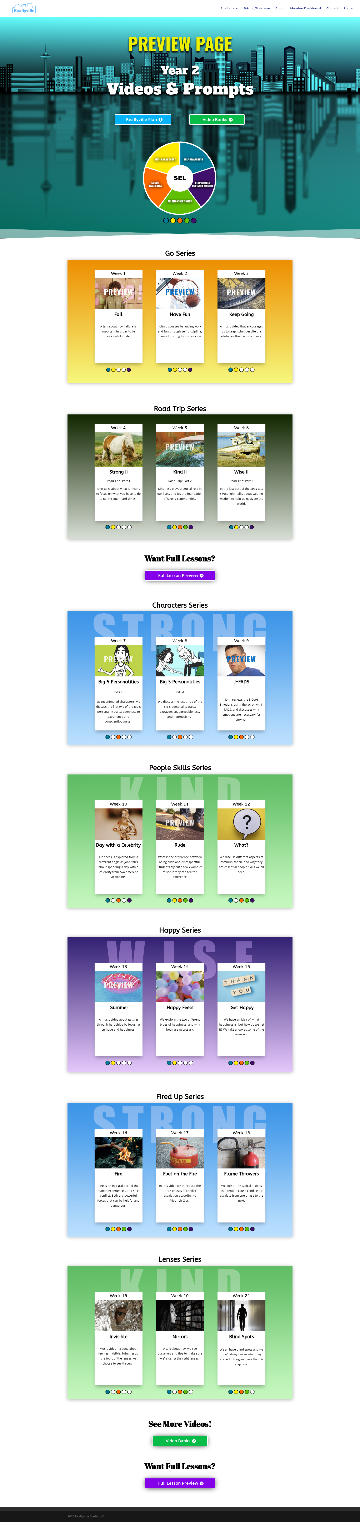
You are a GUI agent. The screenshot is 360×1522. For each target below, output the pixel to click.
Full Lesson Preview (178, 575)
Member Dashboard (305, 8)
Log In (348, 8)
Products (227, 8)
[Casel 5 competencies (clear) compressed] (180, 225)
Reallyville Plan (141, 119)
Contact (332, 8)
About (280, 8)
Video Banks (215, 119)
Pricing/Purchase (257, 8)
